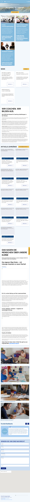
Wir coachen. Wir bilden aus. (15, 7)
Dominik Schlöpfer (4, 267)
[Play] (15, 356)
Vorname (2, 446)
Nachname (2, 449)
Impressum (2, 499)
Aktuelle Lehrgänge (15, 12)
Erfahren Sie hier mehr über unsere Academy (7, 63)
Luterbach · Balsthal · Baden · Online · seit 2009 (15, 9)
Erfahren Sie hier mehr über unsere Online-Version (7, 38)
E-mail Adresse (3, 453)
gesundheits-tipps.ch (14, 343)
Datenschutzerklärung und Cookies (8, 499)
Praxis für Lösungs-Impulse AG (15, 4)
